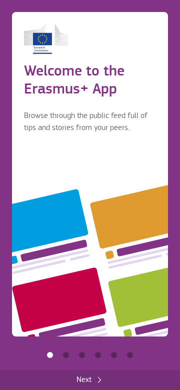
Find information (66, 355)
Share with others (82, 355)
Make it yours (98, 355)
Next (84, 379)
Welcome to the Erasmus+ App (50, 355)
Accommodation (114, 355)
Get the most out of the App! (130, 355)
